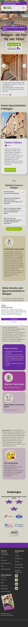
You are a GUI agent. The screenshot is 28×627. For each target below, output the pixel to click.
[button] (4, 304)
